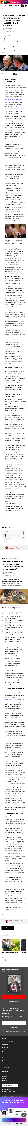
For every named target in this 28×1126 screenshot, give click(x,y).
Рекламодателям (6, 1089)
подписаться (18, 547)
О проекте (5, 1074)
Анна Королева (8, 28)
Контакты (4, 1080)
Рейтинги (4, 1065)
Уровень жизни (13, 558)
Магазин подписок (11, 1085)
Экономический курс (14, 12)
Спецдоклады (5, 1067)
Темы (3, 1049)
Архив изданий (6, 1063)
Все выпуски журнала (7, 1060)
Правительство (5, 12)
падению (13, 694)
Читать (10, 547)
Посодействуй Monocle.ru (8, 1091)
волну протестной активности (13, 99)
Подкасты (6, 527)
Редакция (4, 1076)
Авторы (4, 1078)
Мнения (4, 1054)
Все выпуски (5, 542)
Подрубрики (5, 1047)
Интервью (4, 1051)
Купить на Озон (15, 1120)
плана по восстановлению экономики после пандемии (14, 108)
